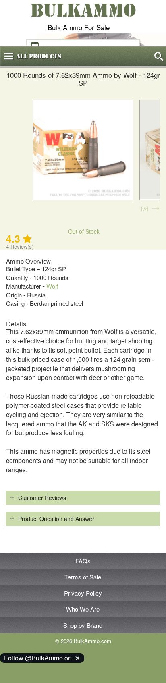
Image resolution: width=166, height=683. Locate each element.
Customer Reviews (42, 498)
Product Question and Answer (56, 519)
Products (38, 56)
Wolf (52, 286)
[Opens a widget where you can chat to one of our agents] (30, 669)
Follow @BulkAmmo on (39, 657)
